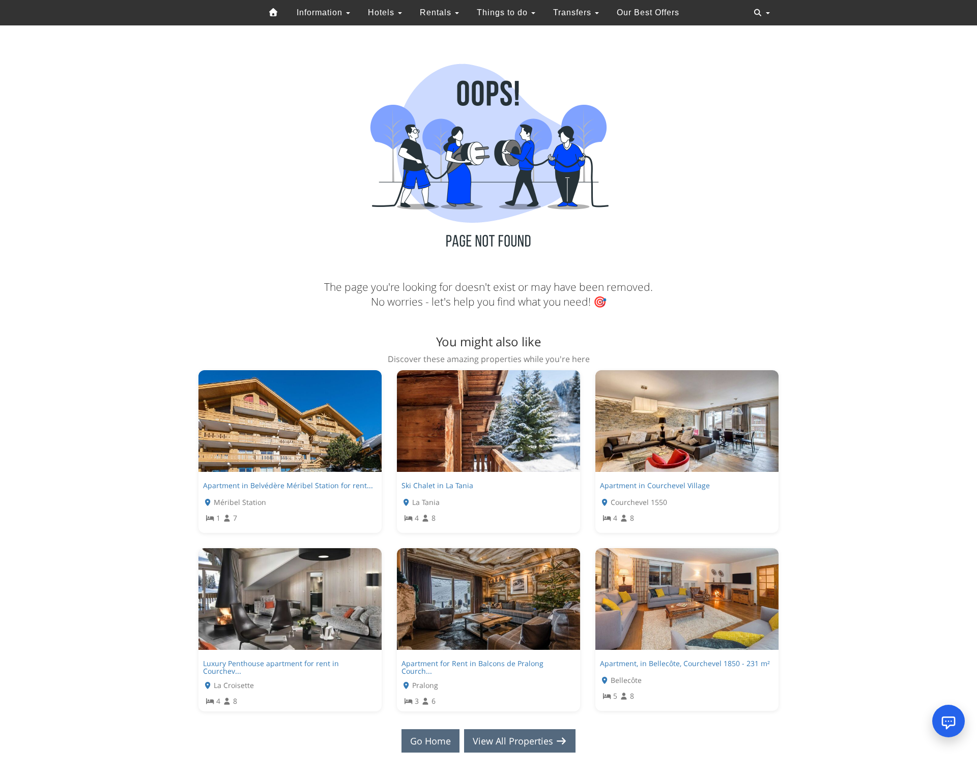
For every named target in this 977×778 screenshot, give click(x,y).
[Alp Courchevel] (273, 12)
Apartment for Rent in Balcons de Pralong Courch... (472, 667)
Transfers (573, 12)
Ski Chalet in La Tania (437, 485)
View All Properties (514, 741)
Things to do (503, 12)
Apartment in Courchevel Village (655, 485)
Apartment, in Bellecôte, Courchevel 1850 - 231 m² (685, 663)
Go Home (430, 741)
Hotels (382, 12)
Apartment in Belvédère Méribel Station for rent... (288, 485)
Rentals (437, 12)
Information (321, 12)
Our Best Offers (648, 12)
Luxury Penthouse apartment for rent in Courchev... (271, 667)
